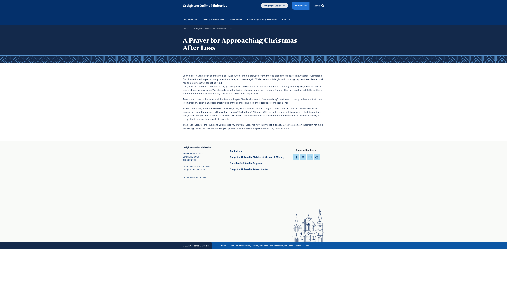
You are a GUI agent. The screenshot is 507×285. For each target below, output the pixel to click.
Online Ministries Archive (194, 177)
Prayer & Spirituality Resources (262, 19)
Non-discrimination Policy (241, 245)
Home (185, 28)
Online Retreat (236, 19)
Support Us (301, 5)
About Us (285, 19)
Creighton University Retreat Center (259, 169)
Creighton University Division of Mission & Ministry (259, 157)
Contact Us (248, 151)
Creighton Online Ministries (205, 6)
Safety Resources (302, 245)
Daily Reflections (191, 19)
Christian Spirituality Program (258, 163)
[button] (317, 157)
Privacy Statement (261, 245)
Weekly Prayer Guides (213, 19)
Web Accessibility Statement (282, 245)
